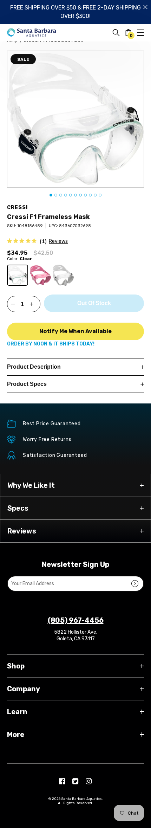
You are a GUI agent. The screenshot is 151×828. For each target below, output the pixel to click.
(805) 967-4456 (76, 620)
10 (95, 195)
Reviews (58, 241)
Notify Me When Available (75, 331)
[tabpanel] (75, 119)
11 (100, 195)
